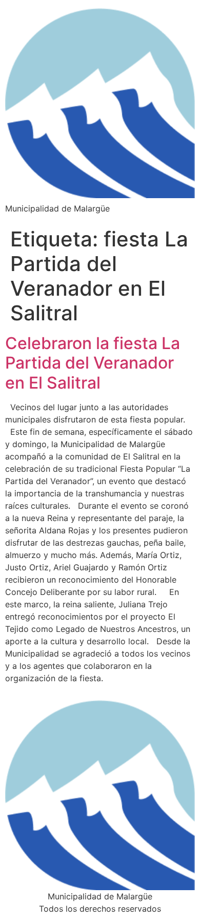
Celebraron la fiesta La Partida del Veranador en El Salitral (92, 363)
